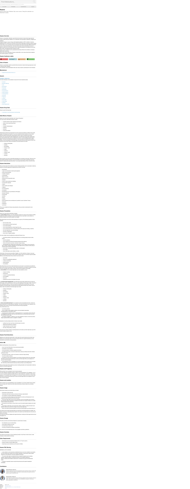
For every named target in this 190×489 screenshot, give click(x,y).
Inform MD (4, 95)
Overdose (4, 102)
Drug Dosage (4, 101)
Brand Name (4, 86)
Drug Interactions (5, 90)
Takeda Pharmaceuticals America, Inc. (9, 72)
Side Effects (4, 89)
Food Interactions (5, 93)
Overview (3, 81)
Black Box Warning (5, 83)
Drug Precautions (5, 92)
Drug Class (4, 87)
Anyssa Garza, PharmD (8, 485)
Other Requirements (5, 104)
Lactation (3, 98)
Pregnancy (4, 96)
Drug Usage (4, 99)
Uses (3, 84)
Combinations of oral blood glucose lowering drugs (11, 112)
